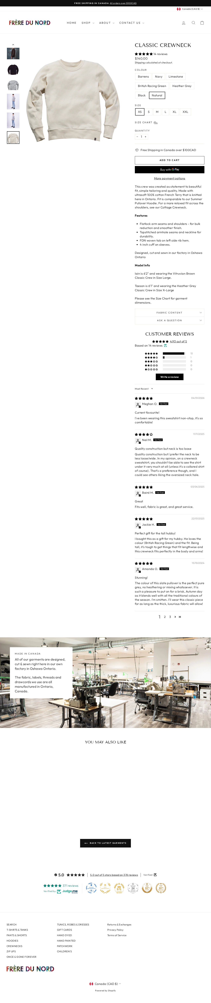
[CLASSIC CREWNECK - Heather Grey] (34, 811)
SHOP (87, 22)
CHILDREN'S (64, 951)
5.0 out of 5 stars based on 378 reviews (114, 874)
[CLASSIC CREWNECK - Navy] (21, 811)
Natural (157, 95)
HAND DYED (64, 935)
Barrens (143, 76)
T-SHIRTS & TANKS (17, 929)
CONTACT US (130, 22)
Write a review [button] (169, 377)
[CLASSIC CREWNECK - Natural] (43, 811)
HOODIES (12, 940)
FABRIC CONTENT (169, 312)
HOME (72, 22)
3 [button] (170, 617)
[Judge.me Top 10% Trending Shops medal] (161, 888)
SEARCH (12, 924)
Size (138, 105)
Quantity (142, 130)
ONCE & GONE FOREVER (22, 956)
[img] (144, 398)
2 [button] (165, 617)
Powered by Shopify (105, 990)
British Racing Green (152, 86)
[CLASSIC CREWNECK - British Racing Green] (29, 811)
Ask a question (169, 320)
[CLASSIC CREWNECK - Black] (38, 811)
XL (174, 112)
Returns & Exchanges (119, 924)
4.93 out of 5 (178, 341)
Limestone (176, 76)
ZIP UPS (11, 951)
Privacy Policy (115, 929)
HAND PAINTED (66, 940)
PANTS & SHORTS (17, 935)
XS (140, 112)
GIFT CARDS (64, 929)
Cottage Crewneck (173, 207)
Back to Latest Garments (108, 843)
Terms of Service (116, 935)
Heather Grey (181, 86)
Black (142, 95)
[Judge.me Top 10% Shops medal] (147, 888)
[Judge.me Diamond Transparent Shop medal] (91, 888)
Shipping (140, 62)
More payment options (169, 178)
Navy (158, 76)
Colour (141, 69)
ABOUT (105, 22)
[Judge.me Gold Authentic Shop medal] (105, 888)
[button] (144, 54)
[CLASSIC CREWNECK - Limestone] (25, 811)
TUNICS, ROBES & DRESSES (73, 924)
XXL (185, 112)
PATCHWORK (65, 946)
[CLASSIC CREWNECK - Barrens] (16, 811)
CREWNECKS (14, 946)
